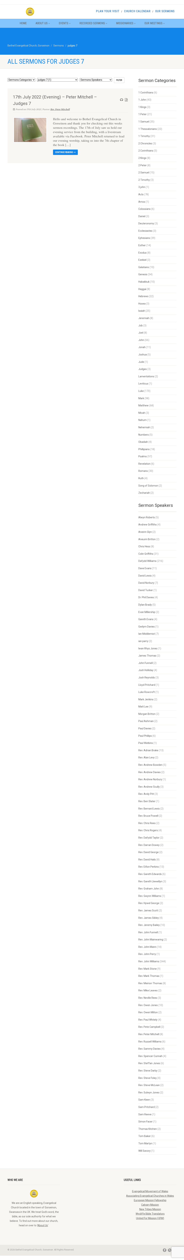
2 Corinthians (145, 150)
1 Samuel (143, 121)
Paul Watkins (145, 743)
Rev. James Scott (148, 910)
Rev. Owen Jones (148, 1005)
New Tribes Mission (150, 1209)
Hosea (142, 303)
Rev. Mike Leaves (148, 990)
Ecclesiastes (145, 230)
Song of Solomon (148, 485)
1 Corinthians (145, 92)
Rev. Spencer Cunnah (150, 1056)
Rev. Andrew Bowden (150, 764)
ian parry (143, 641)
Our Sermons (165, 11)
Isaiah (141, 310)
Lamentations (146, 376)
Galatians (143, 267)
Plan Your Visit (107, 11)
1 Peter (142, 114)
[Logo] (34, 11)
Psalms (142, 456)
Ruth (141, 478)
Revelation (144, 463)
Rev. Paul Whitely (147, 1019)
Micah (141, 412)
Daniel (141, 216)
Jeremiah (143, 318)
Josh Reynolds (146, 677)
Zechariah (144, 492)
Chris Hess (144, 546)
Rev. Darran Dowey (149, 845)
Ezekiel (142, 259)
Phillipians (144, 449)
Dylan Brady (145, 604)
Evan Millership (146, 612)
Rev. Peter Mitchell (60, 109)
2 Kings (142, 158)
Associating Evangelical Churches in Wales (150, 1195)
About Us (42, 23)
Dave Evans (144, 568)
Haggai (142, 289)
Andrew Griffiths (147, 524)
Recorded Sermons (92, 23)
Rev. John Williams (148, 961)
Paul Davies (144, 728)
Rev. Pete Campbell (149, 1026)
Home (23, 23)
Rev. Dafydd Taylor (148, 837)
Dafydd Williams (147, 561)
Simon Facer (145, 1121)
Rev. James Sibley (148, 917)
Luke (141, 391)
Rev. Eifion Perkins (148, 866)
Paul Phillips (145, 735)
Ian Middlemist (146, 633)
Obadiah (143, 441)
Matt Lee (143, 706)
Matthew (143, 405)
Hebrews (143, 296)
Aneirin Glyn (145, 531)
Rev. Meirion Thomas (150, 983)
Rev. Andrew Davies (149, 772)
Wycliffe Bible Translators (150, 1213)
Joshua (142, 354)
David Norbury (146, 582)
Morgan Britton (146, 713)
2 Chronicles (145, 143)
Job (140, 325)
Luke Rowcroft (146, 692)
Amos (141, 201)
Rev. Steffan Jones (149, 1063)
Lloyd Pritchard (146, 684)
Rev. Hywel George (148, 903)
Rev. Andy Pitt (146, 793)
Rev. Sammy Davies (149, 1048)
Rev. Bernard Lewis (149, 808)
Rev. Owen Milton (148, 1012)
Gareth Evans (145, 619)
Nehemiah (144, 427)
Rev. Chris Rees (147, 823)
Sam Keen (144, 1099)
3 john (141, 187)
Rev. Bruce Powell (148, 815)
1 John (142, 99)
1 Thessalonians (147, 129)
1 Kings (142, 107)
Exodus (142, 252)
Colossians (144, 208)
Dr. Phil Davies (146, 597)
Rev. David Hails (147, 859)
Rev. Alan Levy (146, 757)
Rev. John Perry (147, 954)
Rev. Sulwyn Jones (148, 1092)
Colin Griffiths (145, 553)
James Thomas (147, 655)
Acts (141, 194)
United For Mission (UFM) (150, 1218)
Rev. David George (148, 852)
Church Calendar (137, 11)
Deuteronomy (146, 223)
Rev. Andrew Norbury (150, 779)
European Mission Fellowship (150, 1200)
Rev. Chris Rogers (148, 830)
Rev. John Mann (147, 946)
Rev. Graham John (148, 888)
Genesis (142, 274)
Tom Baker (144, 1136)
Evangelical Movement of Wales (150, 1191)
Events (63, 23)
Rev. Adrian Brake (148, 750)
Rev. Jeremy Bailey (149, 925)
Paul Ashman (146, 721)
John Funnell (145, 663)
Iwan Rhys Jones (147, 648)
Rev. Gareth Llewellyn (150, 881)
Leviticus (143, 383)
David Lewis (145, 575)
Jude (141, 361)
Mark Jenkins (145, 699)
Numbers (143, 434)
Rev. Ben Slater (146, 801)
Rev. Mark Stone (147, 968)
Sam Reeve (144, 1114)
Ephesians (144, 238)
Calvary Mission (150, 1204)
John (141, 340)
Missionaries (124, 23)
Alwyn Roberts (146, 517)
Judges (142, 369)
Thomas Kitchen (147, 1128)
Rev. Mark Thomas (148, 976)
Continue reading (64, 152)
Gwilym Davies (146, 626)
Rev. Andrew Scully (149, 786)
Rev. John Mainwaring (150, 939)
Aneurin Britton (147, 539)
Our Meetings (153, 23)
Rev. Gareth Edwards (150, 874)
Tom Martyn (145, 1143)
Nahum (142, 420)
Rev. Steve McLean (149, 1085)
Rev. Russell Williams (150, 1041)
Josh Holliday (145, 670)
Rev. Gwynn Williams (149, 896)
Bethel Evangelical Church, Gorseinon (28, 45)
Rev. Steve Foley (147, 1078)
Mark (141, 398)
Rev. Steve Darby (147, 1070)
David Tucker (145, 590)
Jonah (142, 347)
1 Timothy (144, 136)
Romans (143, 470)
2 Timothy (144, 179)
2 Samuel (143, 172)
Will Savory (144, 1150)
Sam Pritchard (146, 1107)
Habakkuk (144, 281)
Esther (142, 245)
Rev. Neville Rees (147, 997)
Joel (140, 332)
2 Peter (142, 165)
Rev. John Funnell (148, 932)
